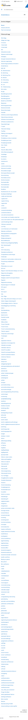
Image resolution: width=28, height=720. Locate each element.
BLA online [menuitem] (3, 89)
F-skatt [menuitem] (3, 126)
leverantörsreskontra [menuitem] (6, 552)
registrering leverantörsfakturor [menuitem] (9, 620)
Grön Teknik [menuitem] (4, 145)
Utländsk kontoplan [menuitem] (6, 345)
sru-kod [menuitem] (3, 645)
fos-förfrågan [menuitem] (4, 475)
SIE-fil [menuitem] (2, 289)
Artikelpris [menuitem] (3, 56)
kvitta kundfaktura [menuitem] (6, 538)
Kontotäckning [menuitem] (5, 175)
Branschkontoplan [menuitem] (5, 110)
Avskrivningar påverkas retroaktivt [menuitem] (9, 63)
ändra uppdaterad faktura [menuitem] (7, 694)
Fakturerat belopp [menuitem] (5, 129)
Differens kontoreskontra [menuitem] (7, 119)
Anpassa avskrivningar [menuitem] (6, 54)
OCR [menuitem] (2, 247)
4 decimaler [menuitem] (4, 47)
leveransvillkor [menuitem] (4, 547)
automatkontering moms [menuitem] (7, 387)
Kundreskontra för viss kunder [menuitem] (8, 191)
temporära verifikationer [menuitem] (7, 662)
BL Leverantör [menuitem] (4, 82)
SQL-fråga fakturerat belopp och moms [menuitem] (11, 298)
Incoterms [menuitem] (3, 159)
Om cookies (23, 711)
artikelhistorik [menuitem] (4, 375)
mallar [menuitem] (2, 568)
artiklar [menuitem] (3, 380)
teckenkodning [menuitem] (5, 659)
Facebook (18, 1)
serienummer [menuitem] (4, 631)
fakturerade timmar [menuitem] (6, 473)
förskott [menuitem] (3, 482)
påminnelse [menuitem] (4, 610)
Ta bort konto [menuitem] (4, 326)
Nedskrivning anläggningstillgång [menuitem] (9, 243)
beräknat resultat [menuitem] (5, 405)
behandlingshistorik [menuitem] (6, 403)
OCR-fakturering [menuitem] (5, 249)
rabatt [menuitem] (2, 615)
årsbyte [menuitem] (3, 701)
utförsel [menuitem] (3, 668)
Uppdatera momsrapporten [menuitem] (8, 343)
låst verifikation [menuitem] (5, 564)
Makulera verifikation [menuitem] (6, 231)
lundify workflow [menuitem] (5, 557)
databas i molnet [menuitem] (5, 436)
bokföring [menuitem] (3, 426)
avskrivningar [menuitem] (4, 394)
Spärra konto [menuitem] (4, 315)
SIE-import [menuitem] (4, 291)
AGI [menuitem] (2, 49)
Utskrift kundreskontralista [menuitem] (8, 354)
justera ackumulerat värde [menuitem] (7, 508)
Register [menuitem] (3, 280)
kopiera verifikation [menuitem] (6, 529)
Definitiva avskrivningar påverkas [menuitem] (9, 114)
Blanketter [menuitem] (3, 103)
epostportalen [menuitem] (4, 454)
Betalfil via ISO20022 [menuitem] (6, 101)
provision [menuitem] (3, 608)
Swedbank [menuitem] (3, 319)
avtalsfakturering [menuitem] (6, 398)
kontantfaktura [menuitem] (5, 513)
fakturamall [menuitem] (4, 466)
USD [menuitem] (2, 338)
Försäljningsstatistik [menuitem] (6, 142)
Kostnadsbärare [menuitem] (5, 184)
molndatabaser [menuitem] (5, 575)
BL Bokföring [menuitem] (4, 73)
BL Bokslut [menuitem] (4, 77)
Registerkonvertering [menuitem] (6, 282)
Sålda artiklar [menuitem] (4, 322)
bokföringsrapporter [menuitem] (6, 431)
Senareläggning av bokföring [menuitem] (8, 305)
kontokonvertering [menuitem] (5, 522)
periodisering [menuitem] (4, 599)
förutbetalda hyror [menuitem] (5, 489)
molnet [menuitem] (3, 578)
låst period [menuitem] (3, 561)
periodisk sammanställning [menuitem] (8, 601)
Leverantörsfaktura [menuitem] (6, 212)
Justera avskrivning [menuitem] (6, 166)
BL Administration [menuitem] (5, 70)
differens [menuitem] (3, 443)
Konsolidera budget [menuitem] (6, 170)
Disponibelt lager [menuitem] (5, 124)
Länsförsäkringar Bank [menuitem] (7, 222)
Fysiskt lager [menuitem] (4, 135)
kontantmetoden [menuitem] (5, 515)
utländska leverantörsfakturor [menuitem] (8, 671)
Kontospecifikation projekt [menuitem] (8, 173)
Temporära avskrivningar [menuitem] (7, 333)
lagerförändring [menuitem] (5, 540)
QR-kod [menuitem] (3, 268)
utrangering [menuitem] (4, 673)
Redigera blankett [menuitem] (5, 275)
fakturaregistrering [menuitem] (6, 471)
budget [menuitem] (3, 433)
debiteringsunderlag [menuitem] (6, 440)
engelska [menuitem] (3, 447)
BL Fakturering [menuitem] (5, 80)
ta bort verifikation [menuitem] (6, 655)
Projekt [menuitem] (3, 263)
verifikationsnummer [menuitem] (6, 680)
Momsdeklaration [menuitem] (5, 240)
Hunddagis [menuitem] (4, 154)
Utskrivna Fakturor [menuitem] (6, 357)
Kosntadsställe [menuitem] (5, 182)
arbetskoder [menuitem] (4, 371)
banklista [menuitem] (3, 401)
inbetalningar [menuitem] (4, 496)
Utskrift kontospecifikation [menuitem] (8, 352)
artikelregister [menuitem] (4, 378)
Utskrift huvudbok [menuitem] (5, 350)
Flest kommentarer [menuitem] (6, 30)
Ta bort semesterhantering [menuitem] (8, 329)
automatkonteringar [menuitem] (6, 389)
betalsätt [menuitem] (3, 410)
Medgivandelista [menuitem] (5, 236)
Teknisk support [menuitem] (5, 331)
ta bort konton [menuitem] (5, 652)
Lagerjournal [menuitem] (4, 198)
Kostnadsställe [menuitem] (5, 187)
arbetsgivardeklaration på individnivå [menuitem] (10, 366)
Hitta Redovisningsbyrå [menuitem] (7, 152)
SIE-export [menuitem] (4, 287)
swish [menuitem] (2, 650)
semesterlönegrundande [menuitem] (7, 629)
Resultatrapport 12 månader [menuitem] (8, 284)
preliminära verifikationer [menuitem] (7, 603)
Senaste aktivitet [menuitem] (5, 27)
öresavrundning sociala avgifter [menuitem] (9, 706)
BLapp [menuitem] (2, 91)
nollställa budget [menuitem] (5, 589)
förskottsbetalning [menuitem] (6, 485)
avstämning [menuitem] (4, 396)
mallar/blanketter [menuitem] (5, 571)
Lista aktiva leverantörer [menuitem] (7, 215)
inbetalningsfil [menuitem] (4, 499)
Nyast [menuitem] (2, 25)
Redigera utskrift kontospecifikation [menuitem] (10, 277)
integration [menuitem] (4, 503)
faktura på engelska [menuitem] (6, 459)
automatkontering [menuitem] (5, 385)
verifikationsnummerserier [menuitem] (7, 682)
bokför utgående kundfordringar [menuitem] (9, 422)
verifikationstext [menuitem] (5, 687)
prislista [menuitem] (3, 606)
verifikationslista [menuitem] (5, 678)
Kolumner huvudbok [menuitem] (6, 168)
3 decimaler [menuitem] (4, 45)
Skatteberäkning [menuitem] (5, 310)
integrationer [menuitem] (4, 506)
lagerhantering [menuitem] (4, 543)
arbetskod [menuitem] (3, 368)
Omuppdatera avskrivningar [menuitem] (8, 254)
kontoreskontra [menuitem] (5, 527)
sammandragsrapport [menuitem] (6, 627)
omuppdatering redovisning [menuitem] (8, 596)
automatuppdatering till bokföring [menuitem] (9, 391)
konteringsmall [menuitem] (5, 520)
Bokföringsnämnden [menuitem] (6, 105)
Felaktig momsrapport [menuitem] (6, 133)
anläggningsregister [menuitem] (6, 364)
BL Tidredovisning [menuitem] (5, 87)
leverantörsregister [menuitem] (6, 550)
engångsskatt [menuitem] (4, 452)
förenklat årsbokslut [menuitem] (6, 480)
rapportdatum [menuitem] (4, 617)
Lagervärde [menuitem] (4, 203)
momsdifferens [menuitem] (5, 580)
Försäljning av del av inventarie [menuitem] (8, 138)
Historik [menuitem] (3, 147)
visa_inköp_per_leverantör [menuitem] (7, 689)
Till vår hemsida (5, 1)
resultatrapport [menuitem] (5, 622)
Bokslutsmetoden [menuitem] (5, 108)
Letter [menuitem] (2, 205)
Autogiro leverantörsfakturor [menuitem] (8, 59)
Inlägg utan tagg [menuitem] (5, 40)
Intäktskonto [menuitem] (4, 161)
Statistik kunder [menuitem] (5, 317)
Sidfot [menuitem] (2, 308)
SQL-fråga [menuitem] (3, 296)
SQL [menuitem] (2, 294)
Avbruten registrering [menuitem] (6, 61)
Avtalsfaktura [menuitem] (4, 66)
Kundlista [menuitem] (3, 189)
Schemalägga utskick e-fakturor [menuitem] (9, 303)
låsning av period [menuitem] (5, 559)
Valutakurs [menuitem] (3, 359)
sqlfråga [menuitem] (3, 643)
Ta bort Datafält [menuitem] (5, 324)
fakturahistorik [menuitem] (5, 464)
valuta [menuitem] (2, 675)
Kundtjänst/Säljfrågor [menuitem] (6, 194)
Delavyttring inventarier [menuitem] (7, 117)
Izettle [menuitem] (2, 163)
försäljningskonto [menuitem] (5, 487)
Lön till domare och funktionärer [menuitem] (9, 229)
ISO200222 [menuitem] (4, 156)
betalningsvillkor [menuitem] (5, 408)
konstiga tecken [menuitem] (5, 510)
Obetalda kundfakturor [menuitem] (7, 252)
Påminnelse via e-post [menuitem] (6, 266)
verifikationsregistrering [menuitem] (7, 685)
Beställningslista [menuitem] (5, 96)
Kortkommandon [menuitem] (5, 180)
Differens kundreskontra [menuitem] (7, 121)
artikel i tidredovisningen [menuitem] (7, 373)
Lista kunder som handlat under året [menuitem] (10, 217)
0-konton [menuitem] (3, 42)
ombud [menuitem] (3, 594)
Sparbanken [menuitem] (4, 312)
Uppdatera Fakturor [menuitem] (6, 340)
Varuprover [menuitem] (4, 361)
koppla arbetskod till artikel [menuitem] (8, 531)
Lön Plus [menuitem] (3, 226)
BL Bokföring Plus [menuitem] (5, 75)
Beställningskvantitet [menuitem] (6, 94)
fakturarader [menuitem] (4, 468)
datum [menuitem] (2, 438)
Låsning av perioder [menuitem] (6, 224)
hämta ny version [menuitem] (5, 494)
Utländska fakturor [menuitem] (6, 347)
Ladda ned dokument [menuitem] (6, 196)
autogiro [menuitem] (3, 382)
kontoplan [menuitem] (3, 524)
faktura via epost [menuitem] (5, 461)
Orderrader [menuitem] (4, 256)
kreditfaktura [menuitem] (4, 533)
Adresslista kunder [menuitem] (6, 52)
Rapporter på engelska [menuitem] (7, 273)
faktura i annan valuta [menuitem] (6, 457)
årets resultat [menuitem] (4, 699)
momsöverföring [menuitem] (5, 587)
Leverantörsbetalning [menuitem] (6, 210)
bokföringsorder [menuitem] (5, 429)
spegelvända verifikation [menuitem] (7, 641)
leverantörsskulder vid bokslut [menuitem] (8, 554)
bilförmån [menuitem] (3, 415)
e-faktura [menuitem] (3, 445)
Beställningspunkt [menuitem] (5, 98)
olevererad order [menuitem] (5, 592)
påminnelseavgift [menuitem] (5, 613)
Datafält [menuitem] (3, 112)
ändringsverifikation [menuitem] (6, 696)
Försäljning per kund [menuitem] (6, 140)
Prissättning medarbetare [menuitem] (7, 261)
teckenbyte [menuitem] (4, 657)
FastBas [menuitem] (3, 131)
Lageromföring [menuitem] (5, 201)
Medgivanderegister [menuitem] (6, 238)
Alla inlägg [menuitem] (3, 38)
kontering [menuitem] (3, 517)
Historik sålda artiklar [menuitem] (6, 149)
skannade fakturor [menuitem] (5, 636)
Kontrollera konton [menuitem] (5, 177)
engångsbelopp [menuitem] (5, 450)
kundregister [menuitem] (4, 536)
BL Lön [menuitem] (3, 84)
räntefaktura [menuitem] (4, 624)
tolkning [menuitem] (3, 666)
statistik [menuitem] (3, 648)
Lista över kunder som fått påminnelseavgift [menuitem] (12, 219)
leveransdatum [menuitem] (5, 545)
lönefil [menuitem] (2, 566)
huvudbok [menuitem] (3, 492)
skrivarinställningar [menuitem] (5, 638)
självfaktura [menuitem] (4, 634)
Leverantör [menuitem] (4, 208)
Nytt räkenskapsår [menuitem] (6, 245)
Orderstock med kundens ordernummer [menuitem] (11, 259)
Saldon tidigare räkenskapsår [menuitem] (8, 301)
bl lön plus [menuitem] (3, 417)
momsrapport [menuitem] (4, 582)
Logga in (24, 710)
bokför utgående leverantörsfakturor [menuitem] (10, 424)
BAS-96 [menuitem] (3, 68)
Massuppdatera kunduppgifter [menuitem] (9, 233)
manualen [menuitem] (3, 573)
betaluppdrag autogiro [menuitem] (6, 412)
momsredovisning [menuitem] (5, 585)
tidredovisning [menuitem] (4, 664)
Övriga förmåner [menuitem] (5, 692)
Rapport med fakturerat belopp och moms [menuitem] (12, 270)
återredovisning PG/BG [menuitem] (7, 703)
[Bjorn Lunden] (2, 9)
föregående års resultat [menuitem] (7, 478)
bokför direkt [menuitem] (4, 419)
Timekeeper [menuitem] (4, 336)
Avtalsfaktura (13, 15)
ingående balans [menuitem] (5, 501)
